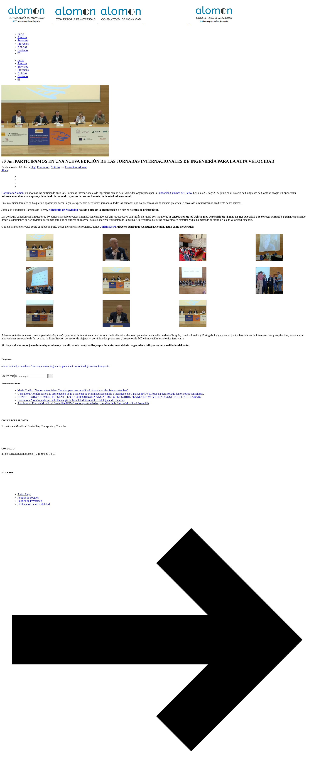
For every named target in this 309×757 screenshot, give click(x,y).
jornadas (92, 366)
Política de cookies (28, 497)
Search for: (7, 375)
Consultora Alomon (76, 167)
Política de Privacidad (30, 500)
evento (45, 366)
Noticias (55, 167)
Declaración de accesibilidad (34, 504)
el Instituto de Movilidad (63, 209)
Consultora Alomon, (13, 192)
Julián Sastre (108, 226)
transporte (103, 366)
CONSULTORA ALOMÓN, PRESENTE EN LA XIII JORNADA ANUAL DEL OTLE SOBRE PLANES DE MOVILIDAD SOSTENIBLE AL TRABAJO (109, 396)
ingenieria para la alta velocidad (68, 366)
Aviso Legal (24, 494)
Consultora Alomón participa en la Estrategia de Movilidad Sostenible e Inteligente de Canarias (71, 400)
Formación (43, 167)
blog (33, 167)
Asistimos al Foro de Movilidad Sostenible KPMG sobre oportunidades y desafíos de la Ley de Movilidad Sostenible (83, 403)
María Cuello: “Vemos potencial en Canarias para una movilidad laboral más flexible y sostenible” (73, 390)
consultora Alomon (29, 366)
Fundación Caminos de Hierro (175, 192)
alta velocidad (9, 366)
